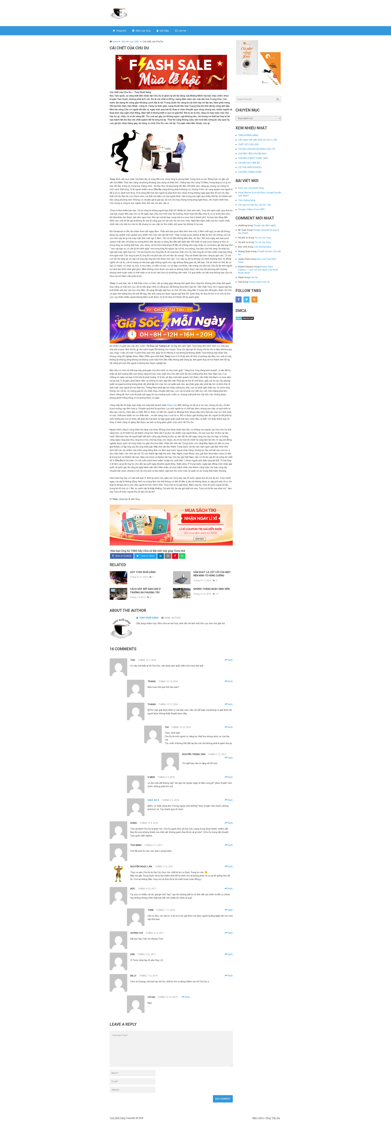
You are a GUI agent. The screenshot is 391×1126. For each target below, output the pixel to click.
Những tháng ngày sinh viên (211, 589)
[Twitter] (246, 299)
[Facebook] (239, 299)
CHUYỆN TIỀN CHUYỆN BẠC (252, 153)
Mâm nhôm (258, 1118)
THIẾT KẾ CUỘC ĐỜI (248, 144)
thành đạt (172, 405)
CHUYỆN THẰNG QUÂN (249, 172)
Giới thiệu (164, 30)
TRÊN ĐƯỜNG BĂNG (248, 135)
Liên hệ (182, 30)
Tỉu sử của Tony (263, 237)
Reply (230, 660)
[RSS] (254, 299)
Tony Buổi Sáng (149, 617)
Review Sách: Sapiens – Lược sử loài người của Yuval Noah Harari (258, 269)
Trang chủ (120, 30)
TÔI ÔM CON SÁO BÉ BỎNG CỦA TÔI (256, 149)
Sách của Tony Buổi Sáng (251, 188)
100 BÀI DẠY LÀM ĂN (249, 162)
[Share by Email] (167, 556)
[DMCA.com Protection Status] (245, 319)
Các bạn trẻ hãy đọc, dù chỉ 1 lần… (255, 204)
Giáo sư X (153, 800)
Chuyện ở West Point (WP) (251, 209)
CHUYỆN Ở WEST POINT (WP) (253, 158)
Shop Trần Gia (273, 1118)
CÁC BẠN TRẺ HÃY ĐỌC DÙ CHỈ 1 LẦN (257, 140)
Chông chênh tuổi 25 (259, 282)
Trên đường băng (246, 200)
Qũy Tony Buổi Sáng (143, 572)
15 (217, 594)
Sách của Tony (142, 30)
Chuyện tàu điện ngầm (264, 225)
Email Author (172, 617)
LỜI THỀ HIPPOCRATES (250, 167)
